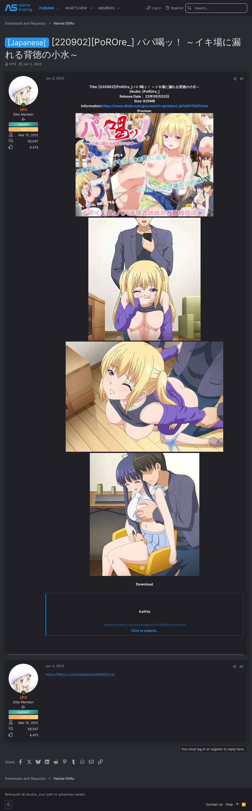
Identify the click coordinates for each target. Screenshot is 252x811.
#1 (241, 79)
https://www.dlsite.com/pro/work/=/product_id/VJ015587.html (155, 106)
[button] (58, 8)
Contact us (214, 804)
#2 (241, 666)
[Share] (235, 78)
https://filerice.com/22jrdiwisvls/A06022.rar (80, 674)
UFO (12, 64)
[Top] (237, 804)
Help (229, 804)
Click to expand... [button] (144, 630)
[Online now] (23, 105)
